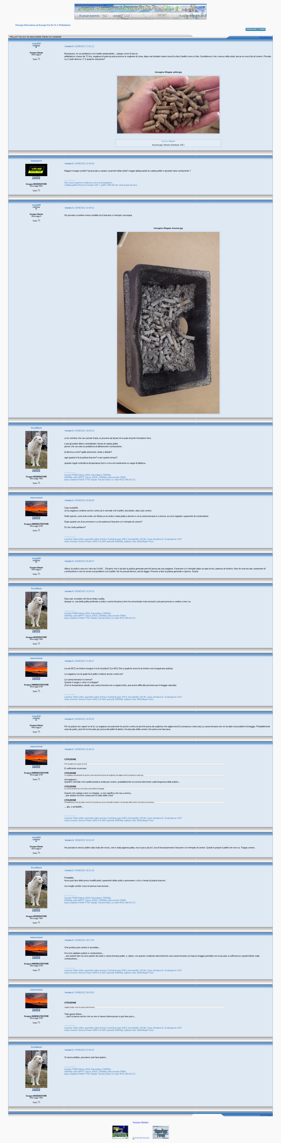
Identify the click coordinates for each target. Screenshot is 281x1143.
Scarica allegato (168, 141)
